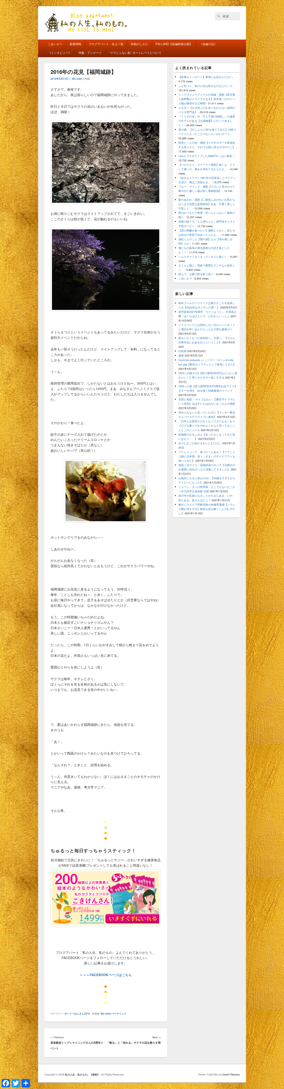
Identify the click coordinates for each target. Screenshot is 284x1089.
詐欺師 (182, 351)
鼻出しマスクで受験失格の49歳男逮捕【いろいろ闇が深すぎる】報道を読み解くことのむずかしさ (206, 508)
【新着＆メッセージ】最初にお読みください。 (206, 77)
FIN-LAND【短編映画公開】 (174, 44)
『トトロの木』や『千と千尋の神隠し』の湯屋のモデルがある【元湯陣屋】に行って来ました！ (206, 120)
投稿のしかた (139, 44)
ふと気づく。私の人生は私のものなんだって (205, 86)
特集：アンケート (90, 53)
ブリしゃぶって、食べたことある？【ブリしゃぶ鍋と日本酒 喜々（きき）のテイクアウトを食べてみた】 (206, 456)
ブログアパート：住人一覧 (106, 44)
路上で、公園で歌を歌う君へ (196, 274)
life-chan (77, 78)
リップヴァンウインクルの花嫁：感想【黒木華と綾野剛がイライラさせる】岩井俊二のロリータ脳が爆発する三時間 (206, 99)
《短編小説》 (208, 44)
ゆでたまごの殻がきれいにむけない (200, 443)
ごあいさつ (55, 44)
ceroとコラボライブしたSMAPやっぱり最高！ (206, 156)
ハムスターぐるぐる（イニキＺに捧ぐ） (202, 257)
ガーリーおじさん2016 (77, 1013)
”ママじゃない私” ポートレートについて (135, 53)
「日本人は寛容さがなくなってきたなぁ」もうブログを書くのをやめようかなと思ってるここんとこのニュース (206, 425)
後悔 (181, 355)
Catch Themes (231, 1074)
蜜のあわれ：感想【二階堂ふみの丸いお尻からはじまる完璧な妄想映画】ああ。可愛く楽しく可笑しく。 (206, 204)
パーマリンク (118, 1013)
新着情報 (75, 44)
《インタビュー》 (59, 53)
